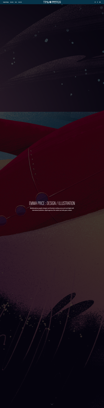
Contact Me (20, 2)
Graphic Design (6, 2)
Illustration (11, 2)
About (16, 2)
